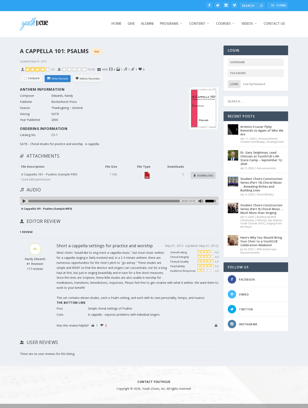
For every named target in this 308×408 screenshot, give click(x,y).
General (77, 108)
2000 (54, 120)
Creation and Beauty (252, 142)
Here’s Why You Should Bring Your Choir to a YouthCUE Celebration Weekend (261, 241)
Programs (169, 24)
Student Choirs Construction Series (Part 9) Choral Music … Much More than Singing (261, 209)
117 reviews (35, 269)
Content (197, 24)
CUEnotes (261, 220)
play (24, 201)
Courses (223, 24)
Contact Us (274, 24)
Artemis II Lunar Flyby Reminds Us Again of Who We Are (261, 130)
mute (200, 201)
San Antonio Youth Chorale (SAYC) (261, 221)
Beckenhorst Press (64, 102)
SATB (55, 114)
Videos (247, 24)
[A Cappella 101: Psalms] (203, 109)
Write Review (59, 78)
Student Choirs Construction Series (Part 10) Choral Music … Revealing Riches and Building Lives (261, 184)
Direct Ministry (265, 194)
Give (131, 24)
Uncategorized (274, 142)
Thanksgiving (60, 108)
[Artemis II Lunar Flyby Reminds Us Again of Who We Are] (233, 129)
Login (234, 84)
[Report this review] (217, 325)
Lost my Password (254, 84)
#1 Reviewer (35, 264)
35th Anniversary (266, 249)
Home (116, 24)
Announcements (267, 138)
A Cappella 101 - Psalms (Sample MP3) (46, 209)
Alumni (147, 24)
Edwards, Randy (62, 96)
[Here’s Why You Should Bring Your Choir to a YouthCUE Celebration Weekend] (233, 240)
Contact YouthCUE (153, 382)
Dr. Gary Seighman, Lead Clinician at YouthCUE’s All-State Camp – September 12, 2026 (261, 158)
